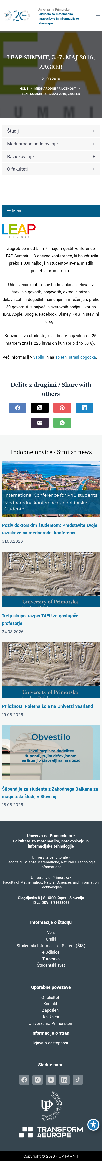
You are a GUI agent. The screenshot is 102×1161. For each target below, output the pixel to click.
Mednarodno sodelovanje (51, 144)
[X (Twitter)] (40, 408)
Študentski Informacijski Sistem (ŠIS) (51, 946)
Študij (51, 131)
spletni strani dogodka (75, 357)
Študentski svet (51, 965)
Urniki (51, 939)
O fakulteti (51, 169)
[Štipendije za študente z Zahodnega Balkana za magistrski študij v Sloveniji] (51, 752)
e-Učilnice (51, 952)
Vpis (51, 932)
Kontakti (50, 1004)
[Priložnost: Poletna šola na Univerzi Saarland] (51, 669)
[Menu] (98, 15)
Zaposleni (51, 1010)
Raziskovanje (51, 156)
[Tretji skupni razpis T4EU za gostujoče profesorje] (51, 579)
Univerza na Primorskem (51, 1023)
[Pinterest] (62, 408)
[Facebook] (17, 408)
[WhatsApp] (62, 423)
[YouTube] (51, 1080)
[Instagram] (37, 1080)
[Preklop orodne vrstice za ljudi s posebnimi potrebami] (93, 1125)
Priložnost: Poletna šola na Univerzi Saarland (47, 706)
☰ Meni (14, 211)
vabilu (38, 357)
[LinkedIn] (84, 408)
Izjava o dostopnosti (51, 1043)
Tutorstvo (51, 959)
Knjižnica (51, 1017)
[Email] (40, 423)
